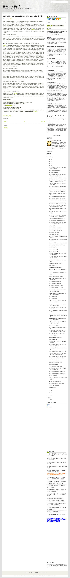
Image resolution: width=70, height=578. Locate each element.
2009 (49, 399)
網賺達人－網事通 (11, 6)
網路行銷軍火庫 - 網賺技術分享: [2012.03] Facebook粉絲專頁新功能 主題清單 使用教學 (58, 315)
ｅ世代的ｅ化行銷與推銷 (54, 385)
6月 (50, 159)
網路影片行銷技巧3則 (53, 296)
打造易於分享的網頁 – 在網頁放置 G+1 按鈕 (57, 178)
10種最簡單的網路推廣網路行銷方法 (56, 276)
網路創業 (54, 565)
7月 (50, 157)
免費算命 (62, 565)
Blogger (58, 135)
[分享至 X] (6, 118)
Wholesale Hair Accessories (43, 575)
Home (4, 13)
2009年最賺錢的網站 (51, 123)
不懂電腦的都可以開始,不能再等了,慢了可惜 (57, 351)
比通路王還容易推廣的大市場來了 (55, 337)
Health (43, 13)
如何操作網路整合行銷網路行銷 (55, 281)
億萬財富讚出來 (35, 111)
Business (10, 13)
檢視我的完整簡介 (50, 151)
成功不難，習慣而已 (53, 375)
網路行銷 (33, 29)
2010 (49, 397)
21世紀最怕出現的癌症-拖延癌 (55, 381)
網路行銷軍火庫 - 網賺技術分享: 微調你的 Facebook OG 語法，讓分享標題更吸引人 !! (57, 200)
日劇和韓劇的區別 (52, 225)
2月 (50, 390)
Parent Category (27, 13)
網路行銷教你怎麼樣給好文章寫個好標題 (57, 245)
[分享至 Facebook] (7, 118)
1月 (50, 392)
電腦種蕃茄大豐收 (50, 70)
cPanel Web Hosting (21, 575)
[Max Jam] (47, 405)
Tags (54, 25)
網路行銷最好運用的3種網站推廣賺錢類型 (57, 371)
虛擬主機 (50, 565)
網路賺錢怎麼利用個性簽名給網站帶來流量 (55, 46)
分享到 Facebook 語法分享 (54, 325)
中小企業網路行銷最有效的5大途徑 (56, 285)
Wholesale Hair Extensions (33, 575)
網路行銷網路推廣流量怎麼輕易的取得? (56, 383)
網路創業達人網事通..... (8, 115)
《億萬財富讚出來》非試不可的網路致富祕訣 (58, 242)
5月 (50, 161)
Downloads (18, 13)
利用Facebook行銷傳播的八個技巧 (55, 263)
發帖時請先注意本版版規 (54, 172)
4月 (50, 163)
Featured (36, 13)
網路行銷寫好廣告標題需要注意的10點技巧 (57, 196)
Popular (49, 25)
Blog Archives (60, 25)
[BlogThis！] (5, 118)
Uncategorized (50, 13)
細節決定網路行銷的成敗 (54, 232)
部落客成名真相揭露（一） (52, 82)
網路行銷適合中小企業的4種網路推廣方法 (57, 218)
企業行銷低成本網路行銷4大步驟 (55, 362)
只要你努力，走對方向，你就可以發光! (55, 93)
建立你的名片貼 (49, 406)
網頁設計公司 (53, 564)
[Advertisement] (13, 138)
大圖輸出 (58, 565)
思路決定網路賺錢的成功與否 (54, 170)
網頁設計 (48, 564)
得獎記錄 (49, 37)
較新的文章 (5, 121)
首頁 (24, 121)
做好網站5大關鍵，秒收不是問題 (55, 227)
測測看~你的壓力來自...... (54, 265)
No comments (14, 18)
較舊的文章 (43, 121)
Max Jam (48, 404)
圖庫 (60, 564)
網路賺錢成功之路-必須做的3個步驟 (54, 103)
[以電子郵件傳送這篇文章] (4, 118)
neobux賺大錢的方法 (53, 247)
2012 (49, 156)
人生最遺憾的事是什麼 (53, 364)
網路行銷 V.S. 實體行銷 (53, 249)
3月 (50, 165)
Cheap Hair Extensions (52, 575)
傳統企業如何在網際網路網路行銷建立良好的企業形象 (23, 16)
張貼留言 (6, 127)
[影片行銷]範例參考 (52, 387)
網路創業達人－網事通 (57, 140)
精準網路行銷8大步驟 (53, 339)
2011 (49, 395)
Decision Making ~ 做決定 (54, 360)
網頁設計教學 (63, 564)
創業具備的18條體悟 (51, 58)
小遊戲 (57, 564)
